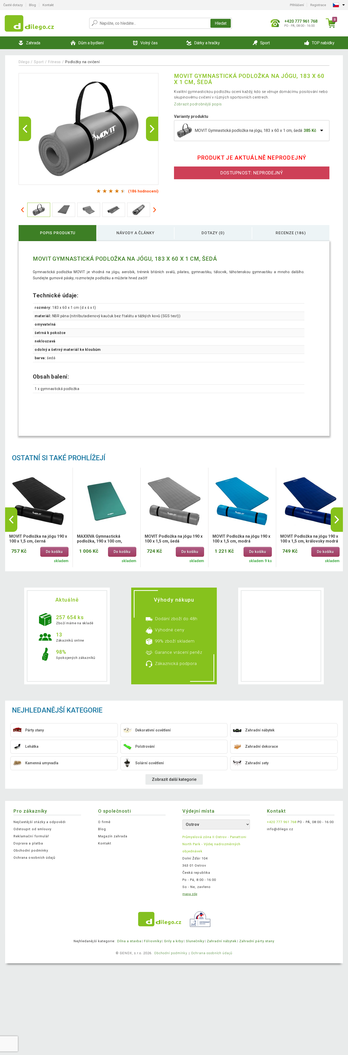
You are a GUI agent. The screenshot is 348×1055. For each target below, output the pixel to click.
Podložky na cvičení (82, 62)
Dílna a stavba (129, 941)
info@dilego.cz (280, 829)
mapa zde (189, 894)
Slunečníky (195, 941)
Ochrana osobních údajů (34, 857)
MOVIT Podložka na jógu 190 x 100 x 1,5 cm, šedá (174, 539)
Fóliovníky (152, 941)
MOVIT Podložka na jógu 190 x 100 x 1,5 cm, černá (38, 539)
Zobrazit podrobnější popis (198, 104)
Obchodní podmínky (31, 850)
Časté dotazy (13, 5)
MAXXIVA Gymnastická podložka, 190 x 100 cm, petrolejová (99, 539)
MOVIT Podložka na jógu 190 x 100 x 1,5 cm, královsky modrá (309, 539)
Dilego (24, 62)
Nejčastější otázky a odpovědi (40, 822)
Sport (39, 62)
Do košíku (54, 552)
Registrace (318, 5)
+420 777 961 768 (282, 822)
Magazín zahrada (113, 836)
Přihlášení (297, 5)
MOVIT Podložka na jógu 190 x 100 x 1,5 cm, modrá (241, 539)
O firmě (104, 822)
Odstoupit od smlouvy (32, 829)
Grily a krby (173, 941)
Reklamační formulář (31, 836)
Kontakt (48, 5)
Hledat (220, 23)
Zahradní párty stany (256, 941)
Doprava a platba (28, 843)
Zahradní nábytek (222, 941)
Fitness (54, 62)
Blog (32, 5)
